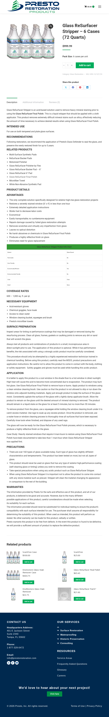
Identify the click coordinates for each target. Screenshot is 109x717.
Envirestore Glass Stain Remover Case (33, 571)
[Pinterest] (80, 87)
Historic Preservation (72, 639)
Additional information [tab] (33, 102)
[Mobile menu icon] (99, 6)
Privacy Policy (94, 706)
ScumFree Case (30, 552)
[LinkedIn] (87, 87)
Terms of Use (78, 706)
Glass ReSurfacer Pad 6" (85, 589)
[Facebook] (73, 87)
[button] (50, 26)
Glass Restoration (76, 74)
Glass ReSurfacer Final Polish (87, 569)
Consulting (66, 643)
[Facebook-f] (12, 663)
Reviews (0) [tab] (54, 102)
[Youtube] (17, 663)
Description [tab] (12, 102)
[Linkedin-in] (8, 663)
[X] (65, 87)
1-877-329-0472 (15, 648)
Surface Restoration (71, 630)
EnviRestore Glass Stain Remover (33, 590)
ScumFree (78, 552)
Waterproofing (68, 635)
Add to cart (85, 65)
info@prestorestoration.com (21, 658)
